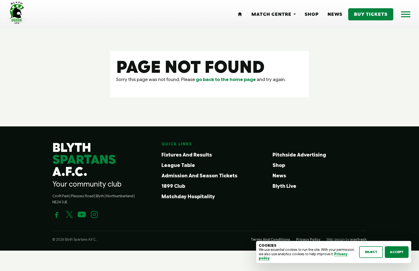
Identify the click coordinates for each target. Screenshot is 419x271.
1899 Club (173, 186)
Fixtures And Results (186, 155)
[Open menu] (405, 14)
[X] (69, 214)
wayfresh (358, 239)
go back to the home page (226, 79)
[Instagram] (94, 214)
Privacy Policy (308, 239)
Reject (371, 252)
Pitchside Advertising (299, 155)
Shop (279, 165)
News (279, 176)
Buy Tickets (370, 14)
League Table (178, 165)
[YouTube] (82, 214)
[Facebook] (56, 214)
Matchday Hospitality (188, 197)
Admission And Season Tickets (199, 176)
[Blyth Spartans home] (17, 14)
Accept (396, 252)
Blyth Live (284, 186)
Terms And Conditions (270, 239)
